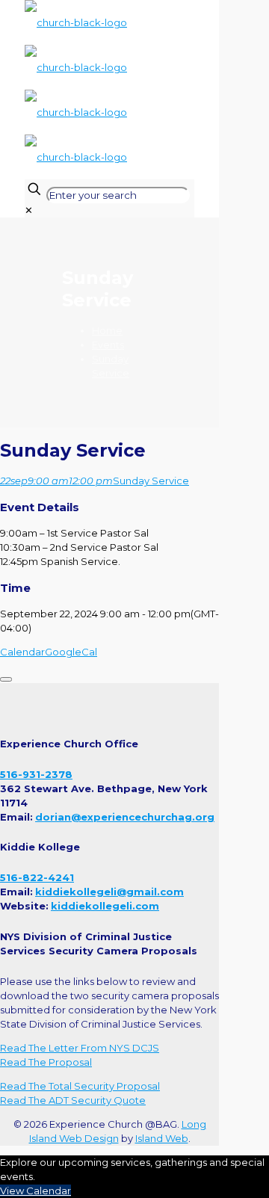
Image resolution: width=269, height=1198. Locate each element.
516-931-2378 (36, 774)
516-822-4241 (37, 877)
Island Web (161, 1138)
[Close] (6, 679)
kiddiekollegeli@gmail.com (109, 892)
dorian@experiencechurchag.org (124, 817)
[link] (29, 210)
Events (108, 345)
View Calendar (35, 1191)
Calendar (22, 652)
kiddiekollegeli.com (105, 906)
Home (107, 330)
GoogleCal (71, 652)
